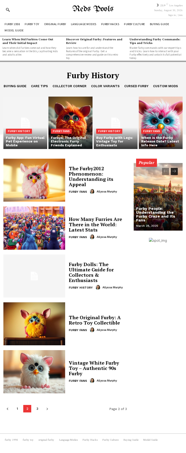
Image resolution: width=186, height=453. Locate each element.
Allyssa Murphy (107, 191)
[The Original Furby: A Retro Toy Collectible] (34, 323)
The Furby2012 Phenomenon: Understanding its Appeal (91, 176)
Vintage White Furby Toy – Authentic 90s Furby (94, 368)
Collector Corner (69, 86)
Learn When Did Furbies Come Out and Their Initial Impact (27, 41)
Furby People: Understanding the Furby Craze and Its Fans (155, 214)
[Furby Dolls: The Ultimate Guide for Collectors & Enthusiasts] (34, 276)
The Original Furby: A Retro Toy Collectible (95, 320)
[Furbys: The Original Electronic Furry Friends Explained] (70, 123)
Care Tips (39, 86)
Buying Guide (15, 86)
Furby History (19, 131)
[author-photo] (93, 191)
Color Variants (105, 86)
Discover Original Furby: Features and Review (94, 41)
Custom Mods (165, 86)
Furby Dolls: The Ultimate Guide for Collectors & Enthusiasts (91, 272)
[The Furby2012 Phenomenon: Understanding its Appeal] (34, 180)
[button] (7, 9)
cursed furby (136, 86)
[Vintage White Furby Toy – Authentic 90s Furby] (34, 371)
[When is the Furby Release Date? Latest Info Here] (161, 123)
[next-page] (47, 408)
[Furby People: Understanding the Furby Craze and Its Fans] (158, 197)
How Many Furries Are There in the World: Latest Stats (95, 224)
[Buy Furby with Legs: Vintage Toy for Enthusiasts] (116, 123)
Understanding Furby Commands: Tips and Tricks (155, 41)
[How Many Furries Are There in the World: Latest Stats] (34, 227)
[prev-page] (7, 408)
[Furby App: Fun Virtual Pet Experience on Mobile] (25, 123)
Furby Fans (61, 131)
